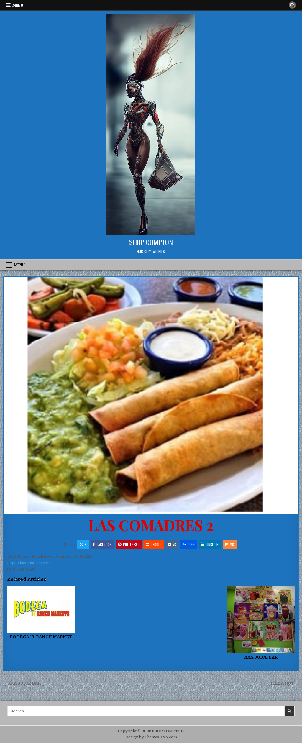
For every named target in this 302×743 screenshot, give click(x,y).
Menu (17, 5)
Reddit (156, 544)
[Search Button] (292, 5)
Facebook (104, 544)
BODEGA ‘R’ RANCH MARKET (41, 636)
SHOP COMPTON (151, 242)
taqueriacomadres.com (29, 563)
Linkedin (212, 544)
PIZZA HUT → (284, 683)
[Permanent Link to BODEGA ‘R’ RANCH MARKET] (41, 609)
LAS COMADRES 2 (151, 525)
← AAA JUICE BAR (22, 683)
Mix (232, 544)
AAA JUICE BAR (261, 657)
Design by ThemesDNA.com (151, 737)
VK (174, 544)
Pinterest (131, 544)
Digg (191, 544)
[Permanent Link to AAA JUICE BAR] (261, 619)
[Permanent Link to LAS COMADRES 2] (151, 395)
